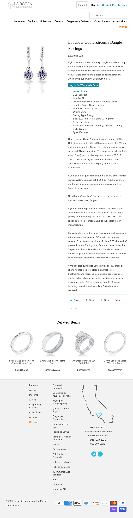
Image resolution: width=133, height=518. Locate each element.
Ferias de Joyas (61, 432)
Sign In (95, 5)
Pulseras (45, 21)
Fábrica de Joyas (61, 467)
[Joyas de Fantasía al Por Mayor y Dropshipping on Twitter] (93, 454)
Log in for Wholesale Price (83, 85)
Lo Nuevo (19, 21)
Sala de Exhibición (62, 462)
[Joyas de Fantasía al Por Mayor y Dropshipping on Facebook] (100, 454)
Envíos (56, 444)
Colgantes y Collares (78, 21)
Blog (55, 479)
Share (91, 300)
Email (76, 308)
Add (120, 300)
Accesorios (119, 21)
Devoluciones (59, 449)
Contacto (57, 484)
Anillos (32, 21)
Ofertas (123, 26)
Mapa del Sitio (60, 489)
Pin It (106, 300)
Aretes (58, 21)
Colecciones (101, 21)
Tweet (76, 300)
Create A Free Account (114, 5)
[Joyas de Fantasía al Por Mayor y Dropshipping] (20, 4)
